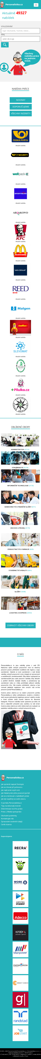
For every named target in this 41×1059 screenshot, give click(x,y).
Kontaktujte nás (7, 818)
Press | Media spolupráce (11, 812)
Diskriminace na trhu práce (11, 809)
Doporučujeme (21, 106)
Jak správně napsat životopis (12, 784)
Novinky (20, 100)
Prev (2, 62)
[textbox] (21, 39)
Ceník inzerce (6, 824)
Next (38, 62)
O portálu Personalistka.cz (11, 803)
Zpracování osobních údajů (11, 821)
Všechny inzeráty (20, 113)
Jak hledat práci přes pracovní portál (15, 793)
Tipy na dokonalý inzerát (11, 806)
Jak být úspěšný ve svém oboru (13, 799)
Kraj (3, 34)
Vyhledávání (7, 26)
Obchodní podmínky (9, 816)
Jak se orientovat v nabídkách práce (15, 796)
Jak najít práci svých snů (10, 790)
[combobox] (20, 39)
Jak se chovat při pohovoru (11, 787)
